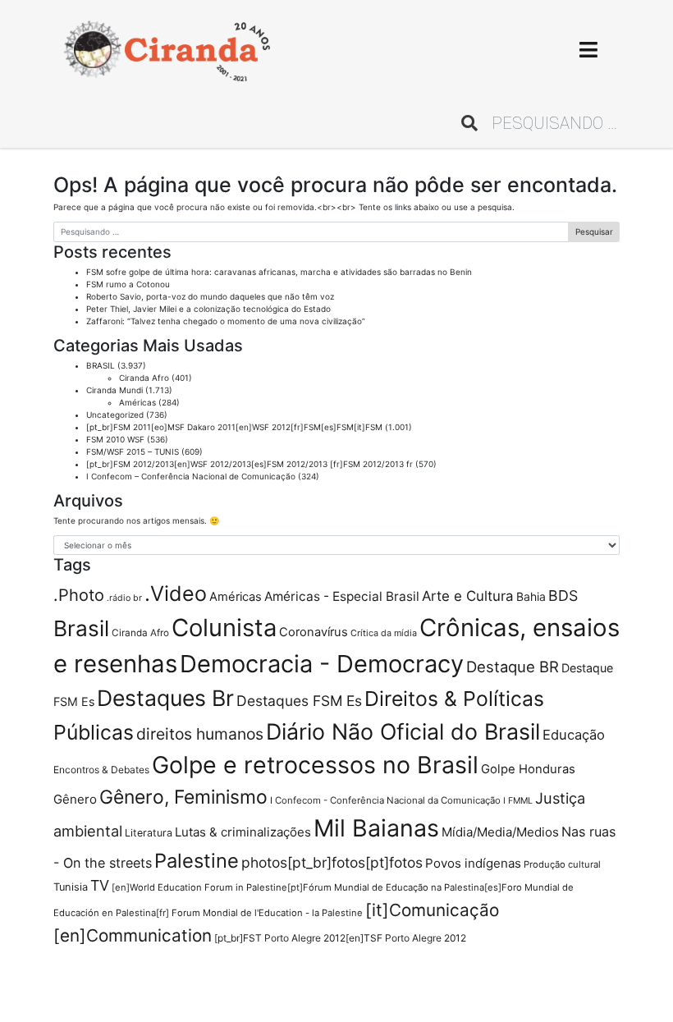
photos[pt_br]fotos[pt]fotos (332, 862)
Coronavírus (313, 632)
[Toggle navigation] (589, 49)
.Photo (78, 595)
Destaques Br (165, 698)
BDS (563, 595)
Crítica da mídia (383, 633)
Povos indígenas (473, 863)
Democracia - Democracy (322, 663)
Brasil (81, 628)
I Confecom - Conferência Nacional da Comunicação (385, 800)
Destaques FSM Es (299, 700)
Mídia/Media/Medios (500, 832)
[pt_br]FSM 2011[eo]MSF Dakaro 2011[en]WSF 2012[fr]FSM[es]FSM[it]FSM (234, 427)
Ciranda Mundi (114, 390)
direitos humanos (199, 734)
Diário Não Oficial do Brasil (403, 731)
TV (99, 885)
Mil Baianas (376, 827)
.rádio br (124, 598)
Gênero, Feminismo (183, 797)
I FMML (518, 800)
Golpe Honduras (528, 769)
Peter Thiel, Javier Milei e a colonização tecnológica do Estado (208, 309)
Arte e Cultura (468, 596)
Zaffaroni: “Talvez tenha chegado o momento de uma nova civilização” (225, 321)
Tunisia (70, 887)
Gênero (75, 799)
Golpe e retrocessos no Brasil (315, 764)
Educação (574, 734)
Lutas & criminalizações (243, 832)
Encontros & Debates (101, 769)
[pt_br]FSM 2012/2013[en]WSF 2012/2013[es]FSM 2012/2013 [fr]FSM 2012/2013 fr (249, 464)
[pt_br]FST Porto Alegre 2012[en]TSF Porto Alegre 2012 (340, 938)
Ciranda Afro (144, 378)
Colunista (224, 627)
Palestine (196, 861)
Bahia (531, 596)
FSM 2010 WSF (115, 439)
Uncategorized (115, 414)
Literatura (148, 833)
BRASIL (100, 365)
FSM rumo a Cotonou (128, 284)
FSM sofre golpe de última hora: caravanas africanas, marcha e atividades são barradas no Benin (279, 272)
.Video (175, 593)
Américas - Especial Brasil (341, 596)
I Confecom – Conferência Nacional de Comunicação (190, 476)
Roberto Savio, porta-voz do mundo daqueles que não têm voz (210, 296)
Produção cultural (562, 864)
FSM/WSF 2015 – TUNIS (132, 451)
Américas (137, 402)
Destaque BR (512, 667)
